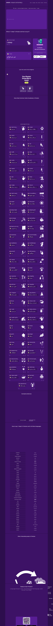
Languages (33, 2)
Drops (31, 2)
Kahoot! (39, 2)
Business (42, 2)
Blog (36, 2)
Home (15, 8)
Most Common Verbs (32, 8)
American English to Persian (22, 8)
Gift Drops (45, 2)
